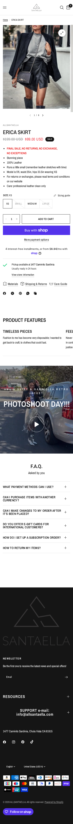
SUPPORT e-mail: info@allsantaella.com (34, 712)
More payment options (36, 239)
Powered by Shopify (54, 802)
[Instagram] (16, 742)
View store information (23, 274)
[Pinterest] (21, 293)
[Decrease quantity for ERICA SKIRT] (6, 218)
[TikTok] (34, 742)
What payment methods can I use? (28, 487)
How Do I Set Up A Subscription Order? (32, 537)
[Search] (62, 7)
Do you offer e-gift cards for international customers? (26, 525)
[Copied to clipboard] (36, 293)
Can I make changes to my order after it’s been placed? (32, 512)
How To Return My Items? (22, 548)
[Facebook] (5, 293)
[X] (13, 293)
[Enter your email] (66, 677)
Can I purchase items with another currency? (29, 498)
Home (5, 19)
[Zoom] (62, 33)
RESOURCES (14, 696)
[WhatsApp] (28, 293)
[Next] (43, 115)
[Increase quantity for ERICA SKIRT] (17, 218)
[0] (67, 7)
